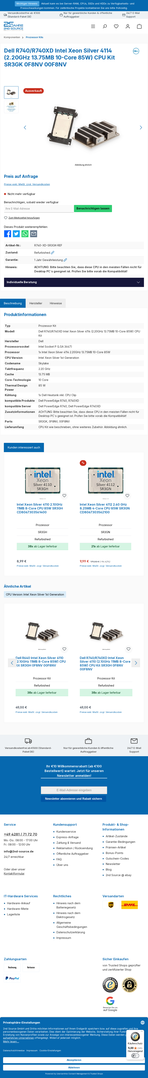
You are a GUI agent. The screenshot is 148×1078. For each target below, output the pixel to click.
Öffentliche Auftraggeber (72, 853)
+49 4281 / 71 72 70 (20, 834)
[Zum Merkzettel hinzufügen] (64, 496)
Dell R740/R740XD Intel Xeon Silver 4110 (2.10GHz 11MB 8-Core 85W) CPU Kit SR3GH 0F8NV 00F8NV (105, 663)
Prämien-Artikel (116, 847)
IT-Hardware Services (21, 896)
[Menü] (93, 26)
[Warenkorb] (139, 26)
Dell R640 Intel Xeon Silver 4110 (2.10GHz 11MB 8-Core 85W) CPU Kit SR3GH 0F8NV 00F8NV (41, 661)
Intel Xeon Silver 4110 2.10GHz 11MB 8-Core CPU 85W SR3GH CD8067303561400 (40, 508)
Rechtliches (62, 896)
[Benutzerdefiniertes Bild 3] (12, 978)
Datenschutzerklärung (70, 932)
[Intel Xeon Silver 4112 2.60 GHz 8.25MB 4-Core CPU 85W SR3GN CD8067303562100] (105, 480)
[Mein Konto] (128, 26)
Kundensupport (65, 824)
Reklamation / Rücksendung (74, 848)
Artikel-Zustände (117, 836)
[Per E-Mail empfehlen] (33, 233)
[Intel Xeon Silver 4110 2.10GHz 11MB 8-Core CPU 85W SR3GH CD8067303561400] (42, 480)
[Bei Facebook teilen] (7, 233)
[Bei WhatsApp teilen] (25, 233)
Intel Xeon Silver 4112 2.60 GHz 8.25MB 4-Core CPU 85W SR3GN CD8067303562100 (105, 508)
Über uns (62, 864)
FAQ (59, 859)
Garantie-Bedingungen (120, 841)
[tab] (13, 303)
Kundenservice (66, 831)
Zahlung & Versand (68, 842)
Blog (109, 869)
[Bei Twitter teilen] (16, 233)
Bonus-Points (114, 853)
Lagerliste (13, 914)
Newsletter (113, 864)
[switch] (135, 1055)
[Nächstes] (141, 127)
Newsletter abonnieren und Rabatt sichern (73, 798)
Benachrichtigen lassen (93, 208)
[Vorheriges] (25, 127)
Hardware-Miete (18, 908)
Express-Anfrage (67, 837)
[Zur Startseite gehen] (13, 26)
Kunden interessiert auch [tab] (24, 447)
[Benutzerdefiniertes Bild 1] (111, 905)
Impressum (63, 937)
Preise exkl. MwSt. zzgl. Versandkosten (27, 184)
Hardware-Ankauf (18, 903)
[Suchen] (104, 26)
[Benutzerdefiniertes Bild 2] (129, 905)
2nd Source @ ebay (118, 875)
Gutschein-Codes (117, 858)
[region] (74, 127)
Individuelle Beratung (22, 282)
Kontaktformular (14, 873)
